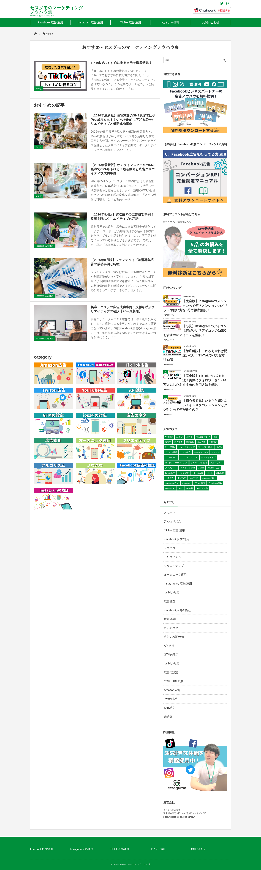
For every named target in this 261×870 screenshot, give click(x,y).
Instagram (186, 483)
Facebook (169, 488)
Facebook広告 (215, 483)
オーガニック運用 (199, 463)
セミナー (216, 452)
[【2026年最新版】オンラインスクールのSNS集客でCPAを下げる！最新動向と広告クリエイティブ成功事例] (60, 180)
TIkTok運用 (184, 473)
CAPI (180, 488)
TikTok (209, 473)
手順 (215, 437)
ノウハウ (169, 512)
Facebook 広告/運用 (50, 22)
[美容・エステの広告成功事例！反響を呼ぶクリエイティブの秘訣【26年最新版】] (60, 323)
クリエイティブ (208, 457)
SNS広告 (220, 473)
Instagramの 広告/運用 (178, 583)
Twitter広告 (170, 473)
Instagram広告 (171, 483)
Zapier (201, 468)
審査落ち (190, 442)
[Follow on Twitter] (222, 3)
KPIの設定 (181, 478)
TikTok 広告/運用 (130, 22)
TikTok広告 (198, 473)
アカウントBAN (188, 468)
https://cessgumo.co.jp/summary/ (179, 817)
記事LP (179, 437)
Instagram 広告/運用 (90, 22)
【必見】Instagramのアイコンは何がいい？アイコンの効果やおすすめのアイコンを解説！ (195, 330)
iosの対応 (194, 478)
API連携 (189, 488)
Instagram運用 (208, 478)
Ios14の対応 (171, 663)
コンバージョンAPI (189, 457)
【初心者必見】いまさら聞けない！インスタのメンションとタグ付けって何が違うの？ (195, 405)
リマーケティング (186, 447)
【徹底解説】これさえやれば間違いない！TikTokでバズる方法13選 (195, 355)
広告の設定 (171, 672)
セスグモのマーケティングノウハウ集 (56, 9)
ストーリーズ (171, 457)
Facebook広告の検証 (177, 610)
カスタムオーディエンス (176, 463)
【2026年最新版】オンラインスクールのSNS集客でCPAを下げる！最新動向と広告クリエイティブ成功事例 (123, 169)
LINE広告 (169, 478)
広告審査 (178, 442)
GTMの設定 (200, 483)
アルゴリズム (216, 463)
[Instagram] (228, 3)
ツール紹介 (186, 452)
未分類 (39, 89)
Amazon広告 (202, 488)
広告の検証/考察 (174, 636)
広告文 (168, 442)
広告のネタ (171, 627)
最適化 (189, 437)
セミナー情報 (170, 22)
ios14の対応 (171, 592)
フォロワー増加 (205, 447)
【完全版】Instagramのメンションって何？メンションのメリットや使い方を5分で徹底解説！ (195, 305)
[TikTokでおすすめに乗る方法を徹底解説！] (60, 76)
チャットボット (201, 452)
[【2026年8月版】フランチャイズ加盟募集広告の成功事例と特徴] (60, 278)
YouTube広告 (214, 468)
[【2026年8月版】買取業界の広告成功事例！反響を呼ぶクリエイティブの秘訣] (60, 230)
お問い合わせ (210, 22)
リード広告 (170, 447)
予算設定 (213, 442)
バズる (219, 447)
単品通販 (201, 442)
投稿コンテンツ (203, 437)
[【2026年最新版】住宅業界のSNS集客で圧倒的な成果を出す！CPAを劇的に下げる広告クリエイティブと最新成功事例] (60, 131)
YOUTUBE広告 (174, 681)
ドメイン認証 (171, 452)
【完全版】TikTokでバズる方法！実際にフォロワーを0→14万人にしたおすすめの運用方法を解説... (194, 380)
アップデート (171, 468)
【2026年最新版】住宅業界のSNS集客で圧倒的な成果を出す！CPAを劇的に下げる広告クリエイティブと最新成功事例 (123, 120)
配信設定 (169, 437)
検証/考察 (170, 619)
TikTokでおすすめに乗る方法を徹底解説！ (121, 62)
